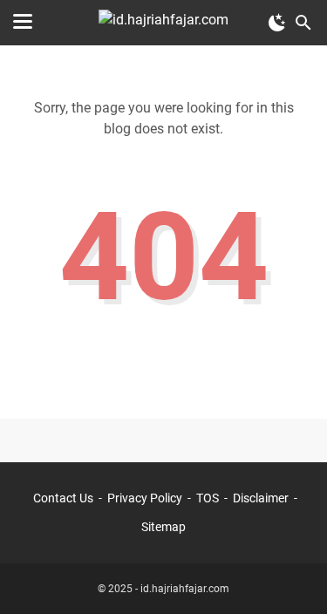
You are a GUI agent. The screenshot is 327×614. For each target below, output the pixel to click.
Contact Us (63, 498)
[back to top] (292, 574)
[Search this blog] (303, 22)
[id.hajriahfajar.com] (163, 22)
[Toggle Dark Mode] (277, 22)
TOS (207, 498)
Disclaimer (261, 498)
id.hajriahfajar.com (184, 589)
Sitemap (163, 527)
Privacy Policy (144, 498)
